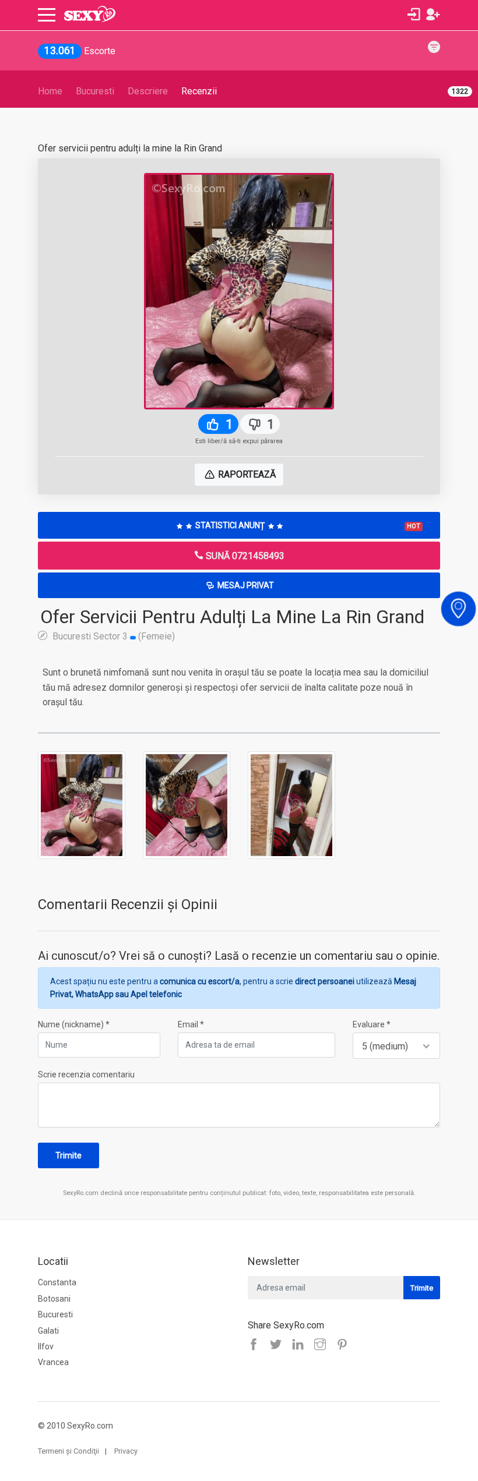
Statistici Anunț (307, 525)
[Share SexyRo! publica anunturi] (278, 1345)
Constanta (57, 1282)
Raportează (246, 474)
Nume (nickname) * (74, 1024)
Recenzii (199, 91)
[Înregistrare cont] (433, 15)
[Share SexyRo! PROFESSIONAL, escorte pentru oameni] (301, 1345)
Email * (191, 1024)
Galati (48, 1330)
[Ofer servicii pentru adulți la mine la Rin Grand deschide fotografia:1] (81, 804)
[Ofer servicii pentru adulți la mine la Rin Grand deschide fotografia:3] (291, 804)
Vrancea (53, 1362)
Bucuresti (95, 91)
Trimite (68, 1155)
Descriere (148, 91)
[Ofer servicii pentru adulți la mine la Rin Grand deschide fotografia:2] (186, 804)
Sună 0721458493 (243, 555)
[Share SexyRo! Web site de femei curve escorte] (256, 1345)
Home (50, 91)
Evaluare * (372, 1024)
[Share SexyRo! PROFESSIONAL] (323, 1345)
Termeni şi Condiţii (68, 1451)
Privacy (126, 1451)
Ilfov (46, 1346)
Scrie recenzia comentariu (86, 1074)
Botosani (54, 1298)
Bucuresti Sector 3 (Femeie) (112, 636)
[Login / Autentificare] (413, 15)
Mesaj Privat (245, 585)
